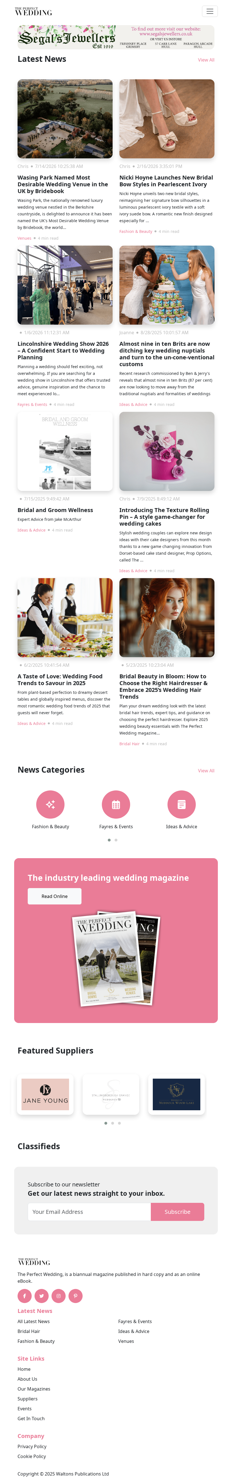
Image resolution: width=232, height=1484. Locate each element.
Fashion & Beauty (135, 231)
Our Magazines (34, 1389)
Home (24, 1369)
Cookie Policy (32, 1456)
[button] (109, 840)
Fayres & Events (32, 404)
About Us (27, 1379)
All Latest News (34, 1321)
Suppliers (28, 1399)
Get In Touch (31, 1418)
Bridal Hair (129, 743)
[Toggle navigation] (210, 11)
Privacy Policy (32, 1446)
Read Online (55, 896)
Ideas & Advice (133, 404)
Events (25, 1409)
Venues (24, 238)
